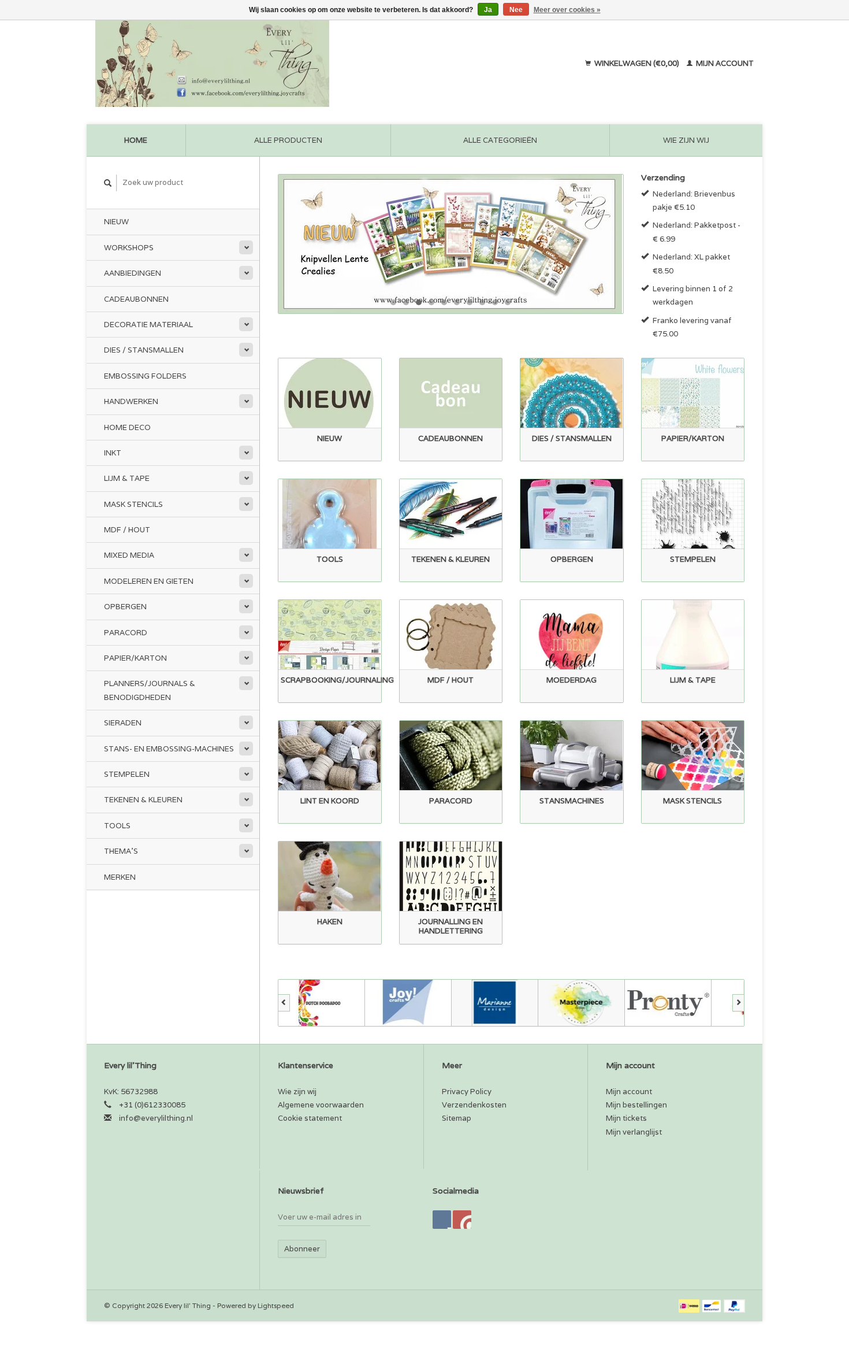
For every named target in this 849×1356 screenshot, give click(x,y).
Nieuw (116, 222)
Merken (120, 877)
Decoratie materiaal (148, 324)
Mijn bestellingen (636, 1105)
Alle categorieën (500, 140)
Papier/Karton (135, 658)
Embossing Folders (145, 376)
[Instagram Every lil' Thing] (462, 1219)
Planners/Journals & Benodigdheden (149, 690)
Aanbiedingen (132, 273)
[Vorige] (284, 1003)
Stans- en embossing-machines (169, 749)
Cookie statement (310, 1118)
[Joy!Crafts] (408, 1003)
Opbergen (125, 607)
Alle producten (288, 140)
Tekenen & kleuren (143, 800)
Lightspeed (276, 1305)
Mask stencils (133, 504)
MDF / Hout (127, 530)
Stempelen (127, 774)
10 (508, 302)
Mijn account (724, 63)
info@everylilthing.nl (156, 1118)
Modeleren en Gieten (148, 581)
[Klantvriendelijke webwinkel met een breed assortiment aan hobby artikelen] (286, 63)
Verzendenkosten (474, 1105)
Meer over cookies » (567, 10)
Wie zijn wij (686, 140)
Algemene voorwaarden (321, 1105)
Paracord (125, 633)
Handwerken (131, 401)
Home (135, 140)
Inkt (112, 453)
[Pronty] (668, 1003)
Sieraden (123, 723)
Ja (488, 10)
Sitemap (456, 1118)
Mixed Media (129, 555)
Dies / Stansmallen (144, 350)
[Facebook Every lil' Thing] (442, 1219)
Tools (117, 826)
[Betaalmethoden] (690, 1305)
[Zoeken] (108, 183)
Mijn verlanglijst (634, 1132)
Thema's (121, 851)
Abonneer (302, 1249)
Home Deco (127, 427)
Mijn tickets (626, 1118)
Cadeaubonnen (136, 299)
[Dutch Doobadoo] (321, 1003)
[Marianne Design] (495, 1003)
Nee (516, 10)
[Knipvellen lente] (450, 244)
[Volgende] (738, 1003)
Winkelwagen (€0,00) (637, 63)
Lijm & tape (127, 478)
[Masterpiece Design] (581, 1003)
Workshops (129, 248)
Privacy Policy (466, 1091)
